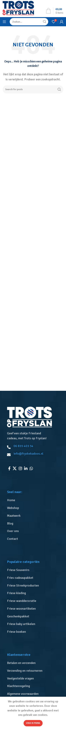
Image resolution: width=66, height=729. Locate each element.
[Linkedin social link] (26, 468)
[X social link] (15, 468)
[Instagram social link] (20, 468)
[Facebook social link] (9, 468)
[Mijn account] (61, 21)
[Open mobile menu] (4, 21)
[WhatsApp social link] (31, 468)
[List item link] (34, 500)
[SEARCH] (59, 89)
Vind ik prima (33, 723)
